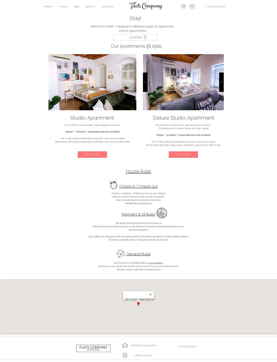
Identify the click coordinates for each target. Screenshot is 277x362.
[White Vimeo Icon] (228, 22)
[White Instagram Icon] (228, 40)
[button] (92, 82)
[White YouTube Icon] (228, 34)
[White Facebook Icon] (228, 28)
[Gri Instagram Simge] (183, 6)
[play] (129, 56)
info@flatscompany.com (138, 203)
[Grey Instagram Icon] (125, 355)
